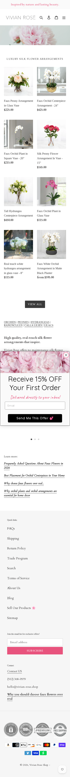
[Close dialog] (66, 355)
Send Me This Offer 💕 (35, 418)
